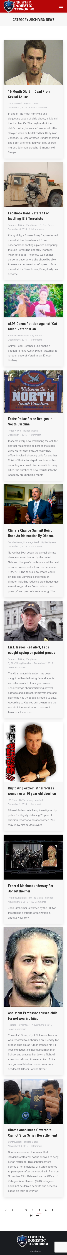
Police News (14, 430)
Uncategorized (31, 542)
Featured (12, 225)
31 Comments (36, 229)
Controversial (15, 103)
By (31, 103)
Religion (22, 897)
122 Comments (38, 901)
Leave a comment (38, 107)
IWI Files (12, 800)
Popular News (15, 542)
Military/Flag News (27, 225)
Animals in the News (18, 335)
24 (31, 1215)
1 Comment (35, 434)
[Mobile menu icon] (61, 6)
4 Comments (35, 339)
